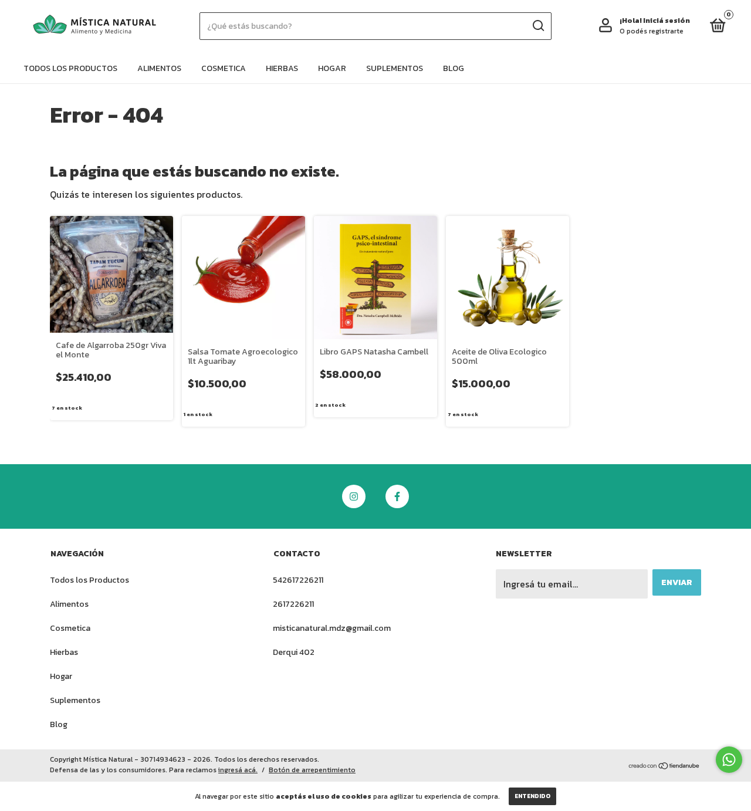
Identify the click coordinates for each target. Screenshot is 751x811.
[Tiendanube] (664, 766)
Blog (453, 68)
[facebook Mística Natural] (397, 496)
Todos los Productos (70, 68)
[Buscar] (537, 25)
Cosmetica (223, 68)
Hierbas (282, 68)
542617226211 (298, 580)
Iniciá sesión (666, 20)
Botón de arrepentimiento (312, 770)
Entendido (532, 796)
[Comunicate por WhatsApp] (729, 759)
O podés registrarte (652, 31)
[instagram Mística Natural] (354, 496)
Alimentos (159, 68)
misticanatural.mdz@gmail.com (332, 628)
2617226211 (293, 604)
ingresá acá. (238, 770)
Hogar (332, 68)
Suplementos (394, 68)
